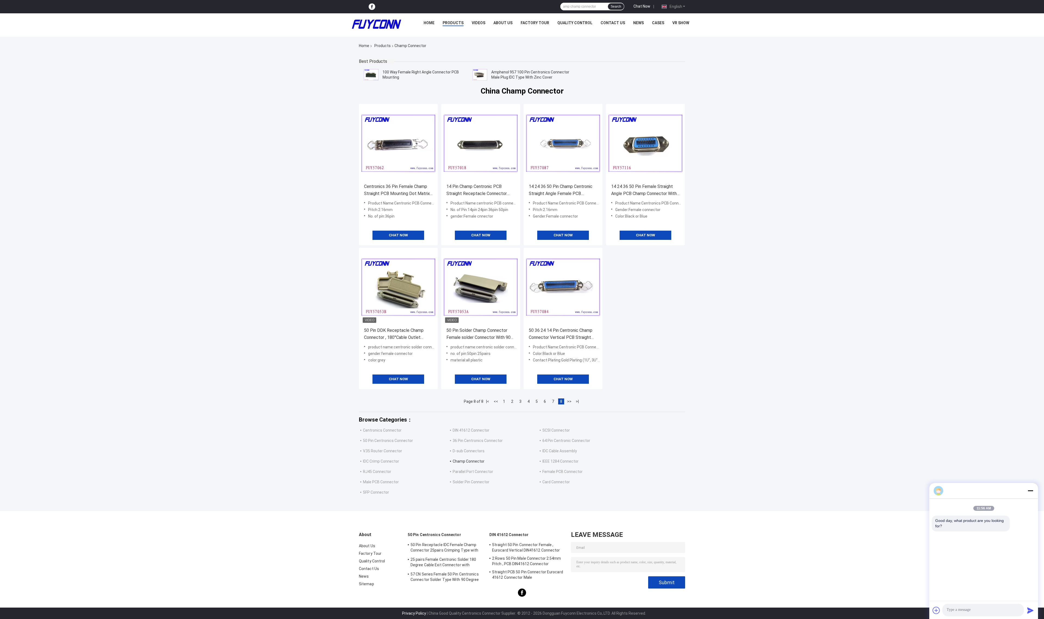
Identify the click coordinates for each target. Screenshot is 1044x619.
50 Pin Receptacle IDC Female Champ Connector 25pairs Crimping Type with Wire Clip (444, 548)
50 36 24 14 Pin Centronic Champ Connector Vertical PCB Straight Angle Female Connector (560, 334)
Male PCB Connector (381, 482)
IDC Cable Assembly (559, 451)
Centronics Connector (382, 430)
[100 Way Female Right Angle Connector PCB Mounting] (371, 74)
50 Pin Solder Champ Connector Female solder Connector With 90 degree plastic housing (478, 334)
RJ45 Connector (377, 471)
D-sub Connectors (468, 451)
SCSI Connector (556, 430)
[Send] (1030, 610)
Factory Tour (535, 23)
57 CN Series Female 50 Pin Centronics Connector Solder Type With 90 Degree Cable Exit (445, 577)
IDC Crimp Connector (381, 461)
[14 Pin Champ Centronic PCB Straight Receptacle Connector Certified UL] (481, 143)
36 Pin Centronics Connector (478, 440)
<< (496, 401)
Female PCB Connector (562, 471)
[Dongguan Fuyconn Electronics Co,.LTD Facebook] (372, 6)
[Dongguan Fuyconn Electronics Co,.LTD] (376, 24)
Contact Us (613, 23)
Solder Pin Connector (471, 482)
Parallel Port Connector (473, 471)
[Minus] (1030, 490)
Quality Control (574, 23)
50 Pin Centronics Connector (388, 440)
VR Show (680, 23)
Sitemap (366, 584)
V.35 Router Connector (382, 451)
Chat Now (641, 6)
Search (616, 6)
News (638, 23)
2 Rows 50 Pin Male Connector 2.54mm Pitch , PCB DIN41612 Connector (526, 561)
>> (569, 401)
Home (429, 23)
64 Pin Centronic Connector (566, 440)
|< (487, 401)
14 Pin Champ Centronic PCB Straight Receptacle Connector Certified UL (476, 190)
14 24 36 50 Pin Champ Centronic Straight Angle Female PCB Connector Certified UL (560, 190)
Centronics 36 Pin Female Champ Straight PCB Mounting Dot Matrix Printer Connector (397, 190)
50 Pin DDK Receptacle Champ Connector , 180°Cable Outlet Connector (394, 334)
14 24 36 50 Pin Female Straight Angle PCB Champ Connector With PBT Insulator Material (644, 190)
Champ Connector (468, 461)
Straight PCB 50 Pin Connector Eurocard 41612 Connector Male (527, 575)
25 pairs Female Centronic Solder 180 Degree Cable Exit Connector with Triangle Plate (443, 563)
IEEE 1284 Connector (560, 461)
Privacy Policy (414, 613)
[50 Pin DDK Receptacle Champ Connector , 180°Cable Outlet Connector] (398, 287)
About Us (502, 23)
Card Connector (556, 482)
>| (577, 401)
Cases (658, 23)
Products (453, 23)
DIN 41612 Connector (471, 430)
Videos (478, 23)
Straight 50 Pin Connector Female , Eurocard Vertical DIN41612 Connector (526, 547)
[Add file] (936, 610)
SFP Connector (376, 492)
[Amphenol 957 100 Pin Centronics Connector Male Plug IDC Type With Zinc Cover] (480, 74)
